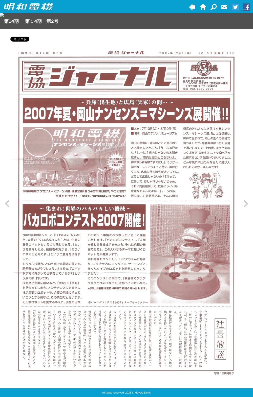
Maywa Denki (143, 392)
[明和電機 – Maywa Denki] (28, 7)
